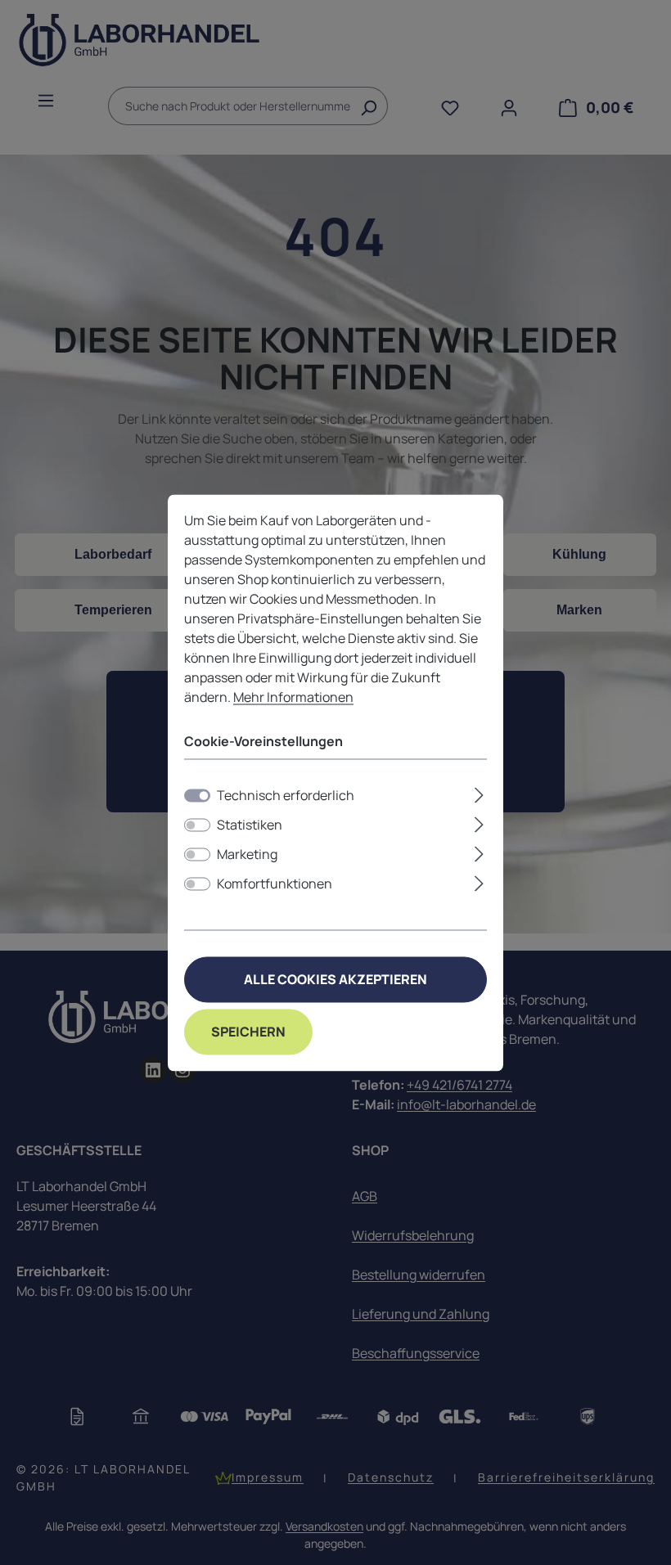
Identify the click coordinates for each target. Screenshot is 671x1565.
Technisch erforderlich (285, 795)
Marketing (247, 854)
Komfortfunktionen (274, 884)
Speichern (248, 1032)
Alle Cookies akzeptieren (335, 979)
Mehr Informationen (293, 697)
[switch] (197, 824)
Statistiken (249, 825)
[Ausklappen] (479, 792)
